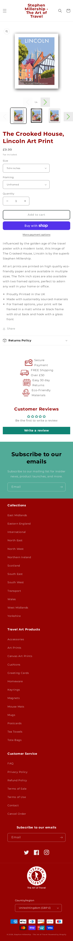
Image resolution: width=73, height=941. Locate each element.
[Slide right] (45, 102)
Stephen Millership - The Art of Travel (31, 934)
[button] (5, 11)
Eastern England (19, 523)
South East (15, 574)
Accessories (15, 639)
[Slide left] (27, 102)
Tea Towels (14, 731)
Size (5, 160)
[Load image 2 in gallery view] (36, 116)
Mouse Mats (15, 706)
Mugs (11, 715)
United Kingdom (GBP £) (35, 907)
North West (15, 549)
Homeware (15, 681)
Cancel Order (16, 813)
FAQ (10, 763)
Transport (14, 591)
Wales (11, 599)
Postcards (14, 723)
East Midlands (17, 515)
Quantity (8, 193)
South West (15, 582)
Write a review (36, 430)
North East (15, 540)
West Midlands (17, 607)
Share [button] (11, 328)
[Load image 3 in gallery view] (54, 116)
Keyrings (13, 689)
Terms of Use (16, 797)
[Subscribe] (61, 487)
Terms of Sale (17, 788)
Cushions (13, 664)
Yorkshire (14, 616)
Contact (13, 805)
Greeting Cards (18, 673)
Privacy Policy (17, 772)
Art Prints (14, 647)
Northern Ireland (19, 557)
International (16, 532)
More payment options (36, 234)
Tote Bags (14, 740)
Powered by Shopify (57, 934)
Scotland (13, 565)
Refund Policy (17, 780)
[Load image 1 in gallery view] (18, 116)
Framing (8, 177)
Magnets (13, 698)
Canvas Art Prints (19, 656)
